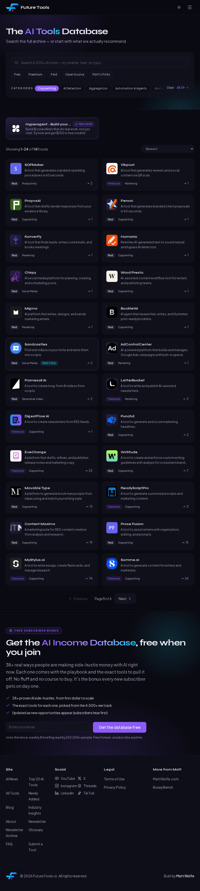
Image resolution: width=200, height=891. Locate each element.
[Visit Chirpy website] (92, 272)
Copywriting (47, 88)
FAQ (9, 844)
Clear (170, 87)
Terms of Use (114, 779)
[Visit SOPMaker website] (92, 165)
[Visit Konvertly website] (92, 237)
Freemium (35, 74)
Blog (10, 807)
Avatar (159, 88)
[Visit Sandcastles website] (92, 344)
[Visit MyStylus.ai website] (92, 560)
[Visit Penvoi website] (188, 201)
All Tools (12, 793)
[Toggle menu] (189, 7)
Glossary (36, 829)
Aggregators (98, 88)
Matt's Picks (101, 74)
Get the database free (119, 727)
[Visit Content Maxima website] (92, 524)
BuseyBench (163, 787)
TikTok (89, 793)
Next (122, 598)
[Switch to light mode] (179, 7)
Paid (54, 74)
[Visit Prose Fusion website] (188, 524)
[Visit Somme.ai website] (188, 560)
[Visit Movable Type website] (92, 488)
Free (17, 74)
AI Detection (72, 88)
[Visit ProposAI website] (92, 201)
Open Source (74, 74)
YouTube (67, 778)
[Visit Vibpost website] (188, 165)
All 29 (181, 87)
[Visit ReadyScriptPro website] (188, 488)
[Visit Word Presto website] (188, 272)
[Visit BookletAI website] (188, 308)
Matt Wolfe (185, 876)
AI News (12, 779)
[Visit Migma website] (92, 308)
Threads (89, 786)
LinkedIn (67, 793)
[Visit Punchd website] (188, 416)
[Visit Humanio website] (188, 237)
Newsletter (37, 821)
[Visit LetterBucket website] (188, 380)
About (11, 821)
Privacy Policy (115, 787)
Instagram (67, 786)
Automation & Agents (131, 88)
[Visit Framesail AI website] (92, 380)
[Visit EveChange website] (92, 452)
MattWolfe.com (166, 779)
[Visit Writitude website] (188, 452)
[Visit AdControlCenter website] (188, 344)
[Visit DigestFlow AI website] (92, 416)
